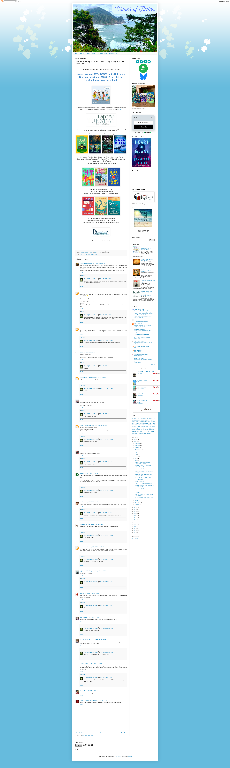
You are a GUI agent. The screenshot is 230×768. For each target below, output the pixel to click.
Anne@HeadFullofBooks (86, 263)
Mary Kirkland (83, 617)
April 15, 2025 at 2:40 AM (95, 328)
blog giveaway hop (137, 423)
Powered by (139, 132)
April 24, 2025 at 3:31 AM (92, 690)
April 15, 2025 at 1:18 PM (93, 502)
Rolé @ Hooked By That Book (87, 700)
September (138, 449)
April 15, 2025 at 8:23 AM (101, 425)
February (137, 502)
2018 (135, 520)
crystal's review (136, 426)
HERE (119, 109)
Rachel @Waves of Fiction (90, 279)
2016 (135, 524)
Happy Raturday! (137, 351)
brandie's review (142, 424)
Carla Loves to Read (85, 547)
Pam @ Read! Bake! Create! (87, 425)
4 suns (149, 418)
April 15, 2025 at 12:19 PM (91, 473)
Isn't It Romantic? (138, 355)
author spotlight (151, 421)
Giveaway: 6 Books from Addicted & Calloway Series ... (143, 475)
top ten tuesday (94, 254)
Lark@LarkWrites (84, 663)
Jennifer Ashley (141, 388)
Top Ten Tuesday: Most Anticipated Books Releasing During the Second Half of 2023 (146, 293)
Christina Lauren (141, 381)
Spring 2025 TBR (83, 254)
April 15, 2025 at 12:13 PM (98, 451)
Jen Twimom (83, 593)
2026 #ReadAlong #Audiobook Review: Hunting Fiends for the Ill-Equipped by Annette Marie (142, 337)
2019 (135, 517)
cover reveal (151, 424)
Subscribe (143, 127)
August (137, 452)
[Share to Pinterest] (108, 252)
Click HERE (135, 539)
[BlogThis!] (103, 252)
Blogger (130, 756)
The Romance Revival (141, 380)
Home (75, 53)
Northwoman (83, 400)
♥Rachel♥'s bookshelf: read (146, 371)
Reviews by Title (114, 53)
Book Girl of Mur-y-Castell (140, 320)
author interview (143, 421)
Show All (153, 364)
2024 (135, 507)
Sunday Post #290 (139, 488)
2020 (135, 515)
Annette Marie (140, 403)
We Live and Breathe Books (141, 354)
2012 (135, 532)
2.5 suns (134, 418)
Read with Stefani (84, 328)
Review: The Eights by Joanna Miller (144, 483)
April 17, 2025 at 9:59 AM (94, 617)
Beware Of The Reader (85, 451)
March (136, 500)
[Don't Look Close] (135, 397)
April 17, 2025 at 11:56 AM (99, 640)
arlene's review (150, 420)
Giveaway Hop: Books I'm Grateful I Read (147, 260)
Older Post (123, 733)
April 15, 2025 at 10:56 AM (106, 315)
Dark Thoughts (138, 350)
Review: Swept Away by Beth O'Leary (144, 497)
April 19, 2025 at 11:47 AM (106, 512)
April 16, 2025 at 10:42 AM (97, 547)
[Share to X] (105, 252)
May (136, 458)
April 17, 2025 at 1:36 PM (95, 663)
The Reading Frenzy (139, 341)
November (137, 445)
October (137, 447)
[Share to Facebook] (106, 252)
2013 (135, 530)
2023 (135, 509)
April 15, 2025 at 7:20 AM (93, 400)
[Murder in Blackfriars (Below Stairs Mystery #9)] (135, 390)
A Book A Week (138, 324)
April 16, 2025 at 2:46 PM (93, 593)
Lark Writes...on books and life (141, 346)
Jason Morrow (117, 756)
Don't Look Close (140, 393)
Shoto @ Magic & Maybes (86, 377)
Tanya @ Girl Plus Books (86, 640)
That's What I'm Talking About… (142, 334)
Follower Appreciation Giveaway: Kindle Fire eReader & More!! (146, 248)
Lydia (81, 352)
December (137, 443)
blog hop (144, 423)
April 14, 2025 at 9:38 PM (99, 263)
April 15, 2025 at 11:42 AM (106, 388)
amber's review (142, 420)
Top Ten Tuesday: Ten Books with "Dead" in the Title (143, 466)
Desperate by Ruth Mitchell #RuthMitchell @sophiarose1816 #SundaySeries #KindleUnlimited (143, 361)
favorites (143, 426)
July (136, 454)
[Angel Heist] (135, 377)
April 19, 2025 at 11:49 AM (106, 652)
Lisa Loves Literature (139, 329)
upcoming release (136, 433)
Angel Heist (139, 373)
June (136, 456)
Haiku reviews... (137, 347)
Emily (81, 292)
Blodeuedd (82, 690)
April (136, 460)
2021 (135, 513)
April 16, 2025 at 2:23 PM (100, 571)
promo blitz (139, 431)
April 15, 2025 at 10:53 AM (106, 279)
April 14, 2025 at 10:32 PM (89, 292)
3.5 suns (143, 418)
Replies (83, 275)
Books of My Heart (138, 358)
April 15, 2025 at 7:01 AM (99, 377)
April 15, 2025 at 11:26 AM (106, 366)
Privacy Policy (91, 53)
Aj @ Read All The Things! (86, 571)
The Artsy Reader (101, 129)
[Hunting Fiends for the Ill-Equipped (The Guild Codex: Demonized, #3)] (135, 404)
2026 (135, 439)
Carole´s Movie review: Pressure (141, 321)
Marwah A (82, 473)
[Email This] (101, 252)
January (137, 504)
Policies (82, 53)
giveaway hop (146, 428)
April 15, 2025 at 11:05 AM (106, 340)
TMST (89, 254)
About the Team (102, 53)
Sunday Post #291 (139, 481)
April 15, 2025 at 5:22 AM (89, 352)
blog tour (148, 423)
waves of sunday (146, 433)
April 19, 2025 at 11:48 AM (106, 605)
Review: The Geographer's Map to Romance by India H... (143, 463)
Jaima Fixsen (140, 395)
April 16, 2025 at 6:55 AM (97, 524)
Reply (81, 272)
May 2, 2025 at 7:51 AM (101, 700)
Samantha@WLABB (85, 524)
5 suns (137, 420)
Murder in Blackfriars (141, 387)
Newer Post (79, 733)
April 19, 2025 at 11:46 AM (106, 461)
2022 (135, 511)
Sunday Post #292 (139, 469)
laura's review (148, 429)
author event (135, 421)
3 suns (139, 418)
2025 (135, 441)
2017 (135, 522)
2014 (135, 528)
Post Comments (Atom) (87, 735)
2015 (135, 526)
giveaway (140, 428)
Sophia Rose (83, 502)
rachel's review (149, 431)
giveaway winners (140, 429)
